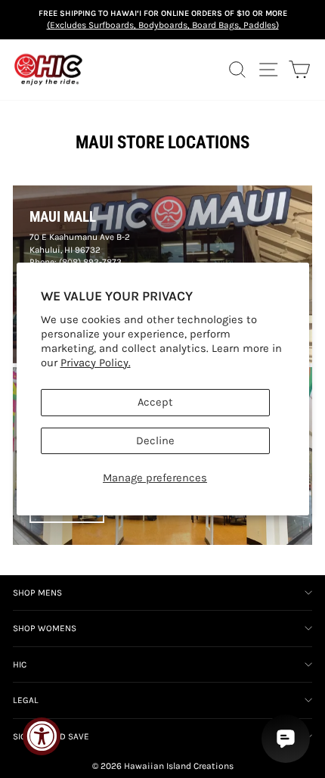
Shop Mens (37, 592)
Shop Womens (44, 628)
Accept (155, 402)
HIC (19, 664)
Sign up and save (51, 736)
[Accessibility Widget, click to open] (41, 736)
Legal (26, 700)
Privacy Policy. (95, 362)
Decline (155, 440)
